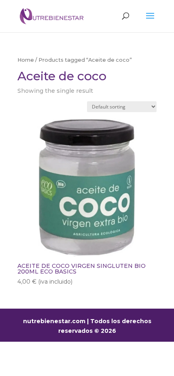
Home (25, 60)
